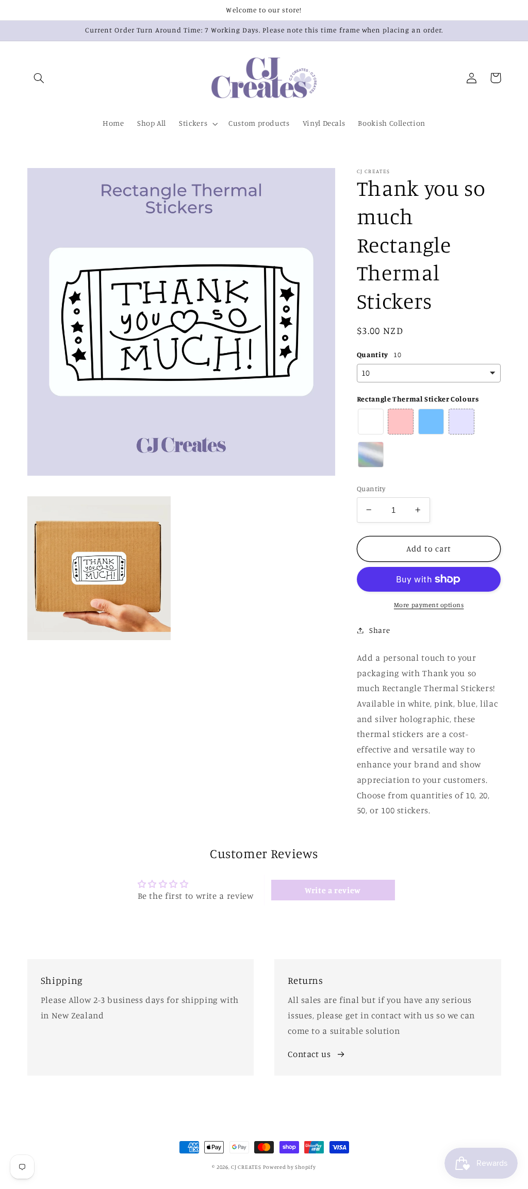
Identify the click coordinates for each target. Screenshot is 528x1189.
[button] (39, 78)
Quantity (371, 488)
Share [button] (379, 630)
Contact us (309, 1054)
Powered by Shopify (289, 1167)
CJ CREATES (246, 1167)
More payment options (429, 605)
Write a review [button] (333, 890)
